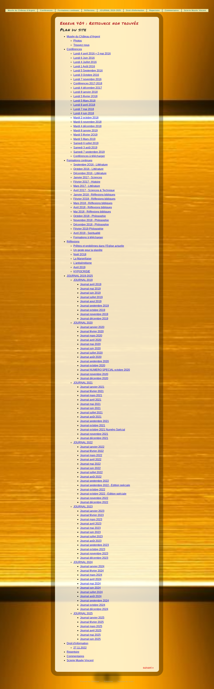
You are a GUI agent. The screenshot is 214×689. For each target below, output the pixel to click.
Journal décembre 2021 (94, 438)
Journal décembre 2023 (94, 557)
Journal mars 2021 (91, 395)
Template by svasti (126, 681)
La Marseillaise (82, 258)
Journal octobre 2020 (92, 365)
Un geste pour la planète (87, 250)
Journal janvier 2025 (92, 617)
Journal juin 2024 (90, 587)
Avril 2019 (79, 267)
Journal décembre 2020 (94, 378)
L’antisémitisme (82, 263)
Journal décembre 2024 (94, 609)
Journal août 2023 (90, 540)
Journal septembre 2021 (94, 421)
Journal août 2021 (90, 416)
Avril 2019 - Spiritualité (86, 233)
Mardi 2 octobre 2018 (85, 117)
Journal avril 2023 (90, 523)
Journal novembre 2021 (94, 434)
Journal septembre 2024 (94, 600)
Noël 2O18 (79, 254)
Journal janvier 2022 (92, 446)
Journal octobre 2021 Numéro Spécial (102, 429)
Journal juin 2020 (90, 348)
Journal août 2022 (90, 476)
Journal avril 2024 (90, 579)
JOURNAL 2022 (83, 442)
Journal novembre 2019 (94, 314)
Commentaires (172, 10)
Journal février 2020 (92, 331)
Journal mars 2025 (91, 626)
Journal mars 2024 (91, 574)
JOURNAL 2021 (83, 382)
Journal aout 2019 (90, 301)
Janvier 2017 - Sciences (87, 177)
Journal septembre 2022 (94, 480)
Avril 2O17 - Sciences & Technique (94, 190)
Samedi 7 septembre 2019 (89, 151)
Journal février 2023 (92, 515)
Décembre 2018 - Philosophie (91, 224)
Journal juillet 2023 (91, 536)
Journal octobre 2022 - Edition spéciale (103, 493)
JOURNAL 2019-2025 (110, 10)
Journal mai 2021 (90, 404)
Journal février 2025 (92, 622)
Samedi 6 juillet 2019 (85, 143)
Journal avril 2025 (90, 630)
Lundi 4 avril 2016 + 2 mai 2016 (92, 53)
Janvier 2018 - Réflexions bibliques (94, 194)
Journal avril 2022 (90, 459)
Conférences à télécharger (89, 156)
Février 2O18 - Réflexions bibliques (94, 198)
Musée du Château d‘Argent (21, 10)
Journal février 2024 (92, 570)
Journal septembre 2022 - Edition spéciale (105, 485)
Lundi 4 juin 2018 (83, 113)
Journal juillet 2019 (91, 297)
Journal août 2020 (90, 357)
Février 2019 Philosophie (88, 228)
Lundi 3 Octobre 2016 (86, 74)
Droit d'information (135, 10)
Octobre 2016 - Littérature (88, 168)
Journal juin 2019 (90, 292)
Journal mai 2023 (90, 528)
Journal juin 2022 (90, 468)
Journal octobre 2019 (92, 310)
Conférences (46, 10)
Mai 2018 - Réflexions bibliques (92, 211)
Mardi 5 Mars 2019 (84, 139)
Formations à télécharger (88, 237)
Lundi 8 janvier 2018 (85, 92)
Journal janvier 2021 (92, 386)
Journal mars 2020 (91, 335)
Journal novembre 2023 (94, 553)
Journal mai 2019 (90, 288)
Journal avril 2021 (90, 399)
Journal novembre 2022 (94, 498)
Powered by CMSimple (89, 681)
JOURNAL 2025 (83, 613)
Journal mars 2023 (91, 519)
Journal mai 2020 (90, 344)
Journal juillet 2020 (91, 352)
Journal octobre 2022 (92, 489)
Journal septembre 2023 (94, 545)
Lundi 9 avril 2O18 (84, 104)
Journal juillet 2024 (91, 592)
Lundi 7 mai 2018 (83, 109)
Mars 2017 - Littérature (86, 186)
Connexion (108, 681)
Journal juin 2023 (90, 532)
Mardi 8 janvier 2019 (85, 130)
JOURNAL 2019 (83, 280)
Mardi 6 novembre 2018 (87, 121)
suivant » (148, 667)
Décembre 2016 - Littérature (89, 173)
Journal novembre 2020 (94, 374)
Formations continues (68, 10)
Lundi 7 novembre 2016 (87, 79)
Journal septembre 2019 (94, 305)
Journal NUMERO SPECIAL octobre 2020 (105, 369)
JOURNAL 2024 (83, 562)
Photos (77, 40)
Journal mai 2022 (90, 463)
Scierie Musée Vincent (195, 10)
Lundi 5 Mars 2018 (84, 100)
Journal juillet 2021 (91, 412)
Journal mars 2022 (91, 455)
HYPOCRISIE (81, 271)
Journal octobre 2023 (92, 549)
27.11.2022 (80, 647)
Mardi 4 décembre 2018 (87, 126)
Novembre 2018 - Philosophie (91, 220)
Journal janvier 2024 (92, 566)
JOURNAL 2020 (83, 322)
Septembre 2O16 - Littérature (90, 164)
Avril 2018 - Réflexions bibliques (92, 207)
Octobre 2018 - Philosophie (89, 216)
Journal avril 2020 (90, 339)
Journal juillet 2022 (91, 472)
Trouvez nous (81, 45)
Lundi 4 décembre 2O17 (87, 87)
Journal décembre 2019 (94, 318)
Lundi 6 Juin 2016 (84, 57)
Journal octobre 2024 (92, 605)
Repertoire (154, 10)
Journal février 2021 (92, 391)
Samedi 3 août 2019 (85, 147)
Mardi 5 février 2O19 (85, 134)
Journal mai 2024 (90, 583)
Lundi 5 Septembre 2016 (88, 70)
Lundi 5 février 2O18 (85, 96)
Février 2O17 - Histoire (86, 181)
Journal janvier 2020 (92, 327)
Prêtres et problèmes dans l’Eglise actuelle (98, 245)
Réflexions (89, 10)
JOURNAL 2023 (83, 506)
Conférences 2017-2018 (87, 83)
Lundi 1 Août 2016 (84, 66)
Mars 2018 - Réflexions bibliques (92, 203)
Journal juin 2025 (90, 639)
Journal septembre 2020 (94, 361)
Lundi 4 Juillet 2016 (85, 62)
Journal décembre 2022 (94, 502)
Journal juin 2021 (90, 408)
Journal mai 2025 (90, 634)
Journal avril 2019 (90, 284)
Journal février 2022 (92, 451)
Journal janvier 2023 (92, 510)
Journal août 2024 (90, 596)
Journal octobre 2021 (92, 425)
